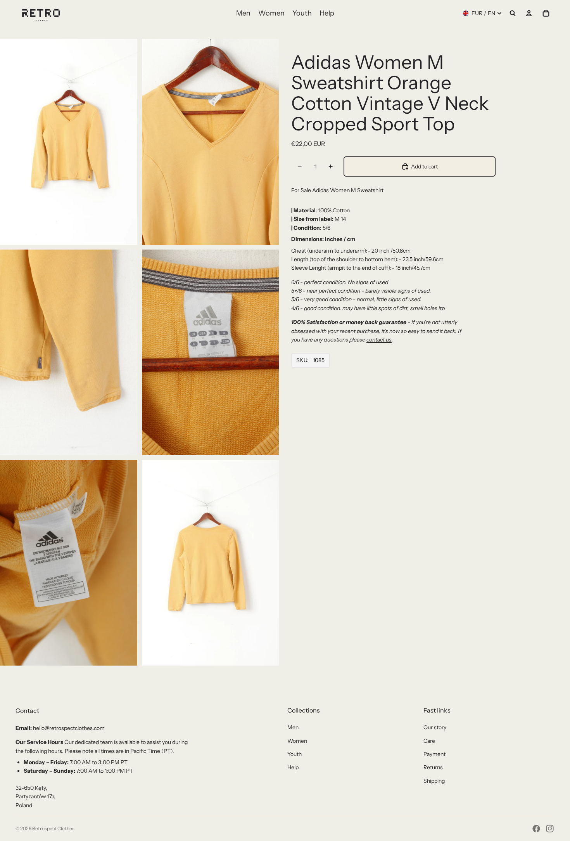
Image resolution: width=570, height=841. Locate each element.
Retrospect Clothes (53, 828)
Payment (434, 754)
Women (297, 740)
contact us (379, 339)
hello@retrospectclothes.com (69, 728)
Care (429, 740)
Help (293, 767)
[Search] (512, 13)
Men (293, 727)
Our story (434, 727)
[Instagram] (549, 828)
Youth (294, 754)
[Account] (528, 13)
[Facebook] (536, 828)
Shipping (434, 780)
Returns (433, 767)
